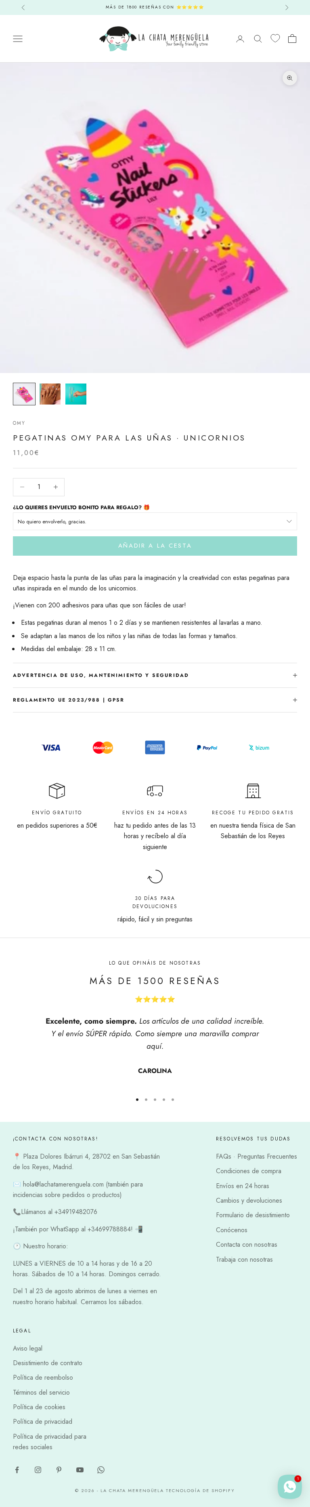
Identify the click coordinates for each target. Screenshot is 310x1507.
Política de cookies (39, 1407)
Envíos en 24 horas (242, 1186)
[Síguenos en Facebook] (17, 1470)
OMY (19, 423)
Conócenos (231, 1230)
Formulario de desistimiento (253, 1215)
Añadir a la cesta (155, 545)
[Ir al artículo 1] (24, 394)
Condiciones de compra (248, 1171)
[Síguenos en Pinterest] (59, 1470)
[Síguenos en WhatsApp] (101, 1470)
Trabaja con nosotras (244, 1259)
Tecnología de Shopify (200, 1490)
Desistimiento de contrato (47, 1363)
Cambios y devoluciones (249, 1200)
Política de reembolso (43, 1377)
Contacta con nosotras (246, 1244)
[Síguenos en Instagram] (38, 1470)
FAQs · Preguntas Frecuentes (256, 1156)
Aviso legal (27, 1348)
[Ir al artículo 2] (50, 394)
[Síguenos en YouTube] (80, 1470)
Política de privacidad (42, 1421)
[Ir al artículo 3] (76, 394)
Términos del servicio (41, 1392)
